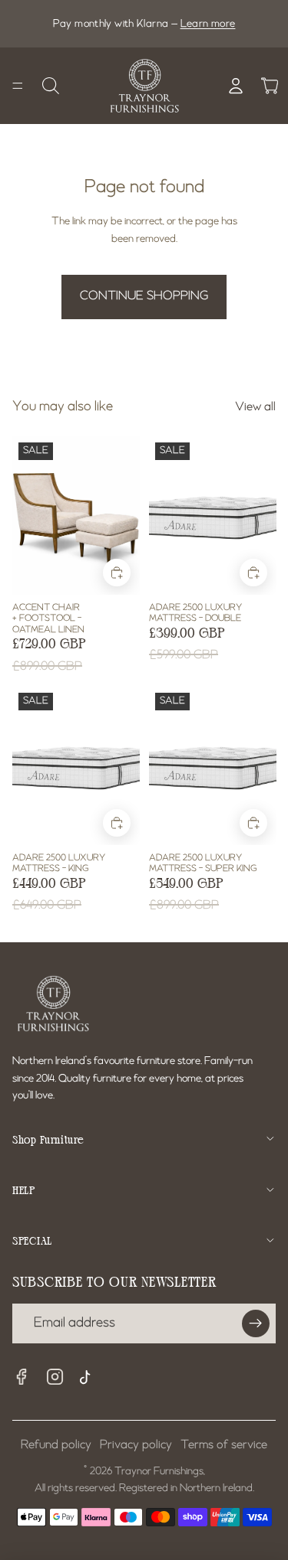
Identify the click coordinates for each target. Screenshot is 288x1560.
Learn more (208, 24)
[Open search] (51, 86)
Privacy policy (136, 1445)
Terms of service (223, 1445)
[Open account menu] (236, 86)
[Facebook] (21, 1377)
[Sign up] (256, 1323)
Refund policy (56, 1445)
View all (255, 407)
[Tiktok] (89, 1379)
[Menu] (17, 85)
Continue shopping (144, 296)
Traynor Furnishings (159, 1471)
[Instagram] (55, 1377)
